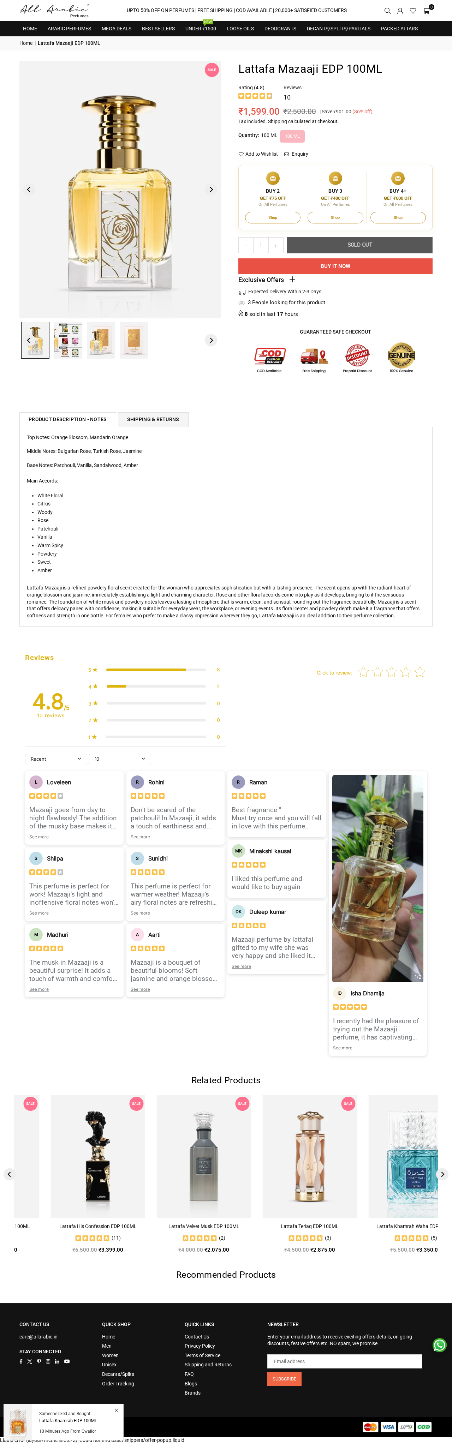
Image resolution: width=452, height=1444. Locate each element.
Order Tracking (118, 1383)
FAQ (189, 1374)
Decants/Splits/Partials (338, 28)
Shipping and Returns (208, 1364)
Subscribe (284, 1379)
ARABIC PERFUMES (69, 28)
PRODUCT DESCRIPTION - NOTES (68, 419)
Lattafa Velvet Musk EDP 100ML (173, 1226)
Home (30, 28)
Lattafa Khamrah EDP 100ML (68, 1420)
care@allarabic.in (38, 1337)
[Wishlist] (413, 10)
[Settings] (400, 10)
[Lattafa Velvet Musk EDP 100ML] (174, 1156)
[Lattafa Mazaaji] (35, 340)
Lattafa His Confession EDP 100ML (68, 1226)
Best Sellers (158, 26)
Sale (212, 70)
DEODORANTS (280, 28)
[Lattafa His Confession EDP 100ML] (68, 1156)
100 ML (292, 136)
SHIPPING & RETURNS (153, 419)
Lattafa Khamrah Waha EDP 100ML (385, 1226)
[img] (255, 97)
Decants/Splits (118, 1374)
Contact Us (197, 1337)
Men (107, 1346)
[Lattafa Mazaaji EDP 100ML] (68, 340)
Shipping (277, 121)
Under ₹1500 (200, 26)
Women (110, 1355)
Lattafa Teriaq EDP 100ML (280, 1226)
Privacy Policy (200, 1346)
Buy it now (335, 266)
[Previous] (29, 190)
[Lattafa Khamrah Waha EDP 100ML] (386, 1156)
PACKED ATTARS (399, 28)
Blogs (191, 1383)
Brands (193, 1393)
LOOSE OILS (240, 28)
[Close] (116, 1410)
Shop (272, 217)
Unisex (109, 1364)
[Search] (387, 10)
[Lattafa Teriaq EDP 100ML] (280, 1156)
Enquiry (299, 154)
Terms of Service (202, 1355)
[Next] (211, 190)
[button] (426, 10)
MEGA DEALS (116, 28)
